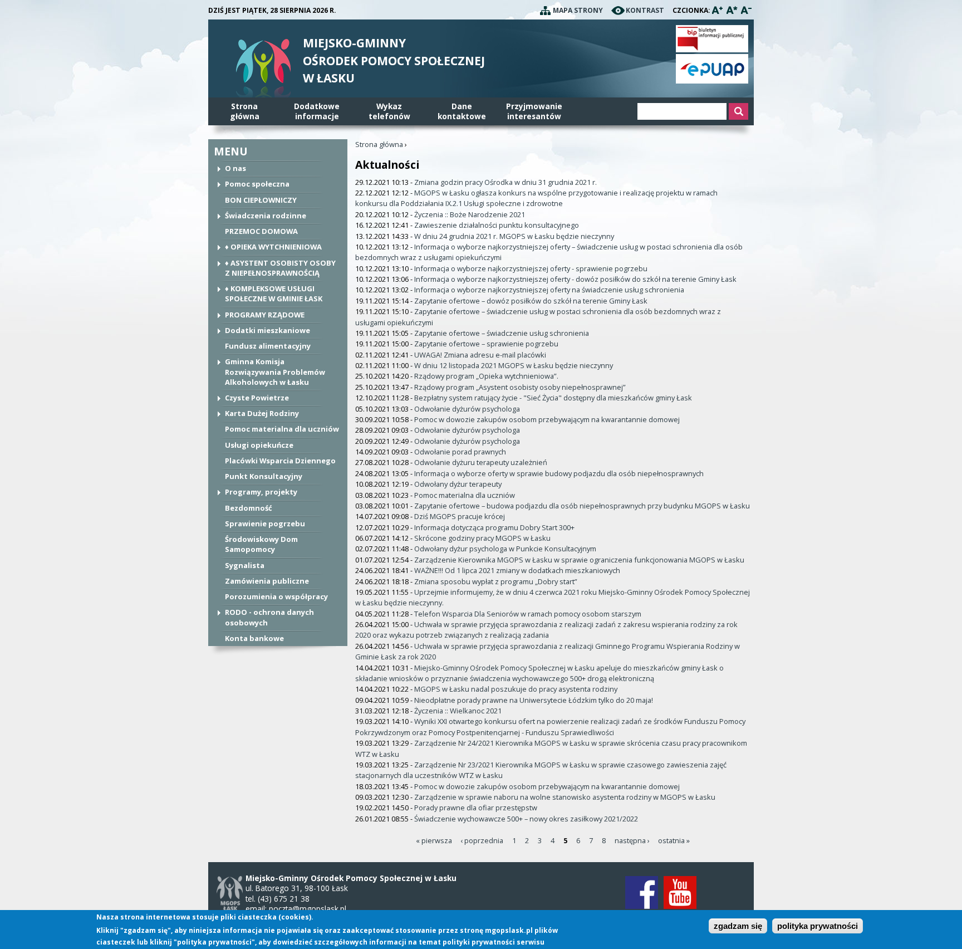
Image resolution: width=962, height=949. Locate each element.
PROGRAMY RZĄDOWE (265, 315)
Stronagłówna (244, 111)
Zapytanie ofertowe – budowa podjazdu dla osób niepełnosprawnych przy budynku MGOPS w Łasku (582, 506)
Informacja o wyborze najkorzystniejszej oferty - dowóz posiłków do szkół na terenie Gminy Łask (575, 279)
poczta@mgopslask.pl (307, 908)
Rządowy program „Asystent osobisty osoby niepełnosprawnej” (520, 387)
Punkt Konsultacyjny (263, 476)
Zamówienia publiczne (267, 581)
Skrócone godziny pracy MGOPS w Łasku (482, 538)
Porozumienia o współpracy (276, 596)
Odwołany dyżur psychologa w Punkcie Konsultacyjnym (505, 549)
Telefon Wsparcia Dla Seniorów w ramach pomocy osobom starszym (527, 614)
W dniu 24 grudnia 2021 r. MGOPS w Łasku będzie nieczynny (514, 236)
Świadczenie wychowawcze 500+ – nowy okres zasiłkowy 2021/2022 (526, 819)
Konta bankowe (254, 638)
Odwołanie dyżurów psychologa (467, 409)
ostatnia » (674, 840)
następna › (632, 840)
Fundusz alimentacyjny (268, 346)
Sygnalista (244, 565)
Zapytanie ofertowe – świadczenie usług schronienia (501, 333)
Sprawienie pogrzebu (265, 523)
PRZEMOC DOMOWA (261, 231)
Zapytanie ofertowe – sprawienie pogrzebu (486, 344)
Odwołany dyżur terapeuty (458, 484)
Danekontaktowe (462, 111)
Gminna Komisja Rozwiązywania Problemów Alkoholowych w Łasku (275, 371)
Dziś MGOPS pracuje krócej (459, 516)
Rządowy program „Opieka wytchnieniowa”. (486, 376)
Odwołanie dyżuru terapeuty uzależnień (480, 462)
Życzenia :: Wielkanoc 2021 (458, 711)
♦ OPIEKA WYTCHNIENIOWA (273, 247)
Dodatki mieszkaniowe (267, 330)
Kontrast (645, 10)
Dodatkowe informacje (317, 111)
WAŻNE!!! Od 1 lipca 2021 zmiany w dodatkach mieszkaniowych (517, 570)
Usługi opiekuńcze (259, 445)
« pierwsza (434, 840)
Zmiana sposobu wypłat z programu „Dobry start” (495, 581)
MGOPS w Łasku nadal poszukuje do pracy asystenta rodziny (515, 689)
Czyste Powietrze (257, 398)
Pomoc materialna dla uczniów (282, 429)
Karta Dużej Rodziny (262, 413)
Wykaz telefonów (389, 111)
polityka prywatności (817, 926)
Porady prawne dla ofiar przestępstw (475, 808)
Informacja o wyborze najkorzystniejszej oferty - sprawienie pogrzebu (530, 268)
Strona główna (379, 144)
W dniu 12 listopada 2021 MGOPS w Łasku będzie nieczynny (513, 365)
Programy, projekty (261, 492)
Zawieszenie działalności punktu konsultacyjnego (496, 225)
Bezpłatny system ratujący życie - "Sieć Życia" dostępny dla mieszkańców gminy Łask (553, 398)
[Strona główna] (263, 70)
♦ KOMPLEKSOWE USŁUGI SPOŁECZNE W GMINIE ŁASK (273, 293)
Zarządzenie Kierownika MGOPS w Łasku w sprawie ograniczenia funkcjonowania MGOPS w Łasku (579, 560)
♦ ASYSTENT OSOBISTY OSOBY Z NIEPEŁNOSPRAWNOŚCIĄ (280, 268)
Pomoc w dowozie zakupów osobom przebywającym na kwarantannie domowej (547, 419)
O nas (235, 168)
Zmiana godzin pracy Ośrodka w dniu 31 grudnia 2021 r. (505, 182)
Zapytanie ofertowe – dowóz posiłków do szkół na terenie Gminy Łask (530, 301)
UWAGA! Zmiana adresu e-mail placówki (480, 355)
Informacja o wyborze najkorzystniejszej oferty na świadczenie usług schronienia (549, 290)
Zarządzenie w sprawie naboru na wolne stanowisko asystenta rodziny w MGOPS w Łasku (564, 797)
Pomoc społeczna (257, 184)
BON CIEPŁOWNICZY (261, 200)
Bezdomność (248, 508)
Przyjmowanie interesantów (534, 111)
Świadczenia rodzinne (265, 216)
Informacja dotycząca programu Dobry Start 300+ (494, 527)
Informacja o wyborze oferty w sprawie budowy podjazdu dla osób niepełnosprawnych (559, 473)
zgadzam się (738, 926)
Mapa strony (578, 10)
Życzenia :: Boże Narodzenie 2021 (469, 214)
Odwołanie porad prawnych (460, 452)
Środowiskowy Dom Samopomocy (261, 544)
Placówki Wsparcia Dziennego (280, 461)
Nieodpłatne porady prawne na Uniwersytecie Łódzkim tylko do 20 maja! (533, 700)
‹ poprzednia (481, 840)
